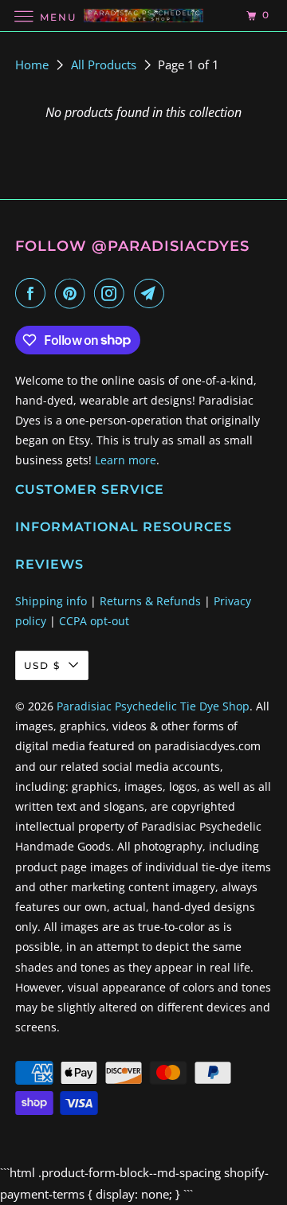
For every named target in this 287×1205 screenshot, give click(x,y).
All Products (105, 64)
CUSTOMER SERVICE (89, 489)
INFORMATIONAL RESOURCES (123, 526)
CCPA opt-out (94, 620)
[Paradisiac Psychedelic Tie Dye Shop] (143, 15)
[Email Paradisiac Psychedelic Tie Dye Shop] (152, 293)
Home (33, 64)
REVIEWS (49, 564)
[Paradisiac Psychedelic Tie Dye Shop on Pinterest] (73, 293)
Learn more (125, 460)
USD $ (42, 665)
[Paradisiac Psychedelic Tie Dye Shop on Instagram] (112, 293)
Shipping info (51, 600)
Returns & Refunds (150, 600)
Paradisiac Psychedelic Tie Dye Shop (153, 706)
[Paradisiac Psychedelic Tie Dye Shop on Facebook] (33, 293)
